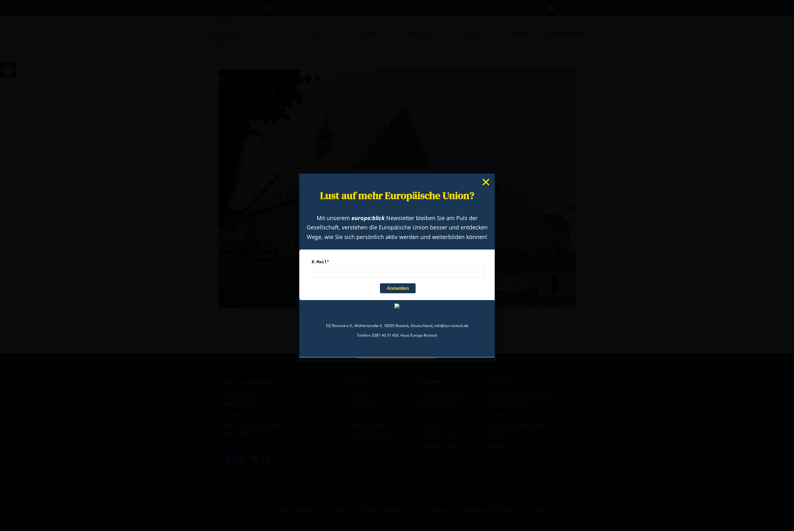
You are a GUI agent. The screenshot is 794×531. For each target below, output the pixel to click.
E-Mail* (320, 261)
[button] (486, 182)
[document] (397, 265)
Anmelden (398, 288)
